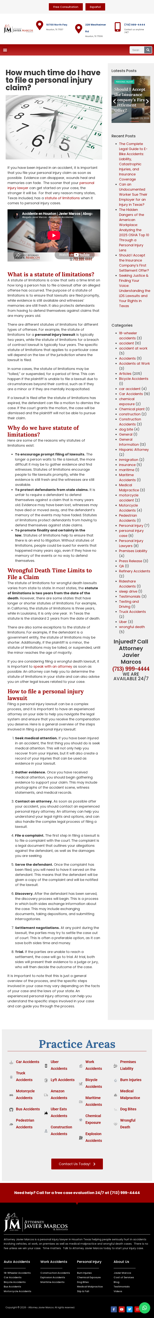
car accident (129, 388)
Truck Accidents (132, 611)
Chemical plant (132, 409)
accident (126, 343)
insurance (127, 464)
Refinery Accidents (134, 571)
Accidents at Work (134, 363)
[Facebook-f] (114, 1309)
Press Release (130, 561)
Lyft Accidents (63, 1080)
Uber (123, 621)
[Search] (148, 50)
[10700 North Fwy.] (39, 25)
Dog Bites (128, 1109)
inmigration (128, 459)
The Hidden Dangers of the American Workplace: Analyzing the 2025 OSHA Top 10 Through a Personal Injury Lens (134, 229)
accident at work (133, 348)
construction (129, 414)
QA (121, 566)
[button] (5, 50)
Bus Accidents (28, 1109)
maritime (126, 469)
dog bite (126, 429)
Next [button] (147, 101)
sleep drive (128, 591)
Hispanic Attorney (134, 449)
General (125, 434)
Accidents (127, 358)
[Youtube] (122, 1309)
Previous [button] (114, 101)
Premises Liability (133, 551)
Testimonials (129, 596)
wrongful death (132, 626)
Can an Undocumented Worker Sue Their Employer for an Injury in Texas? (133, 194)
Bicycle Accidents (133, 378)
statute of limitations (62, 198)
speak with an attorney (52, 666)
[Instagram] (137, 1309)
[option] (131, 99)
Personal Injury (124, 81)
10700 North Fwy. (57, 24)
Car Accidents (131, 393)
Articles (125, 373)
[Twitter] (130, 1309)
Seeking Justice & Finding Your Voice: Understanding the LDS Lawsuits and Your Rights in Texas (134, 290)
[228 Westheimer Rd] (78, 28)
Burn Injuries (130, 1080)
